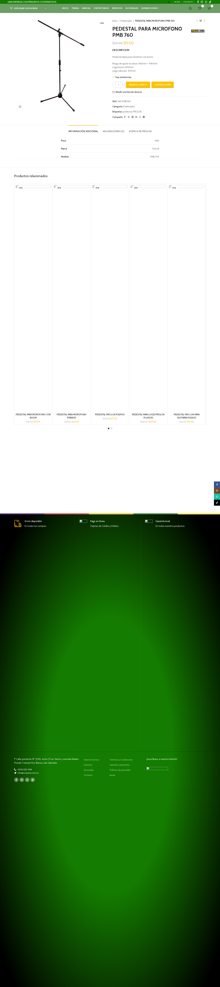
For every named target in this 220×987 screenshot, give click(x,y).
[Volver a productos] (200, 21)
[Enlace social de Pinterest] (133, 117)
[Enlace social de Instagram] (22, 780)
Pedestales (126, 20)
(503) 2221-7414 (25, 769)
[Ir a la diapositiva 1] (108, 428)
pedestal (127, 111)
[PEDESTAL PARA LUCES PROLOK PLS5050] (148, 298)
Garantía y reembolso (120, 764)
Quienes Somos (91, 759)
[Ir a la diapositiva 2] (111, 428)
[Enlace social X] (129, 117)
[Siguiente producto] (204, 21)
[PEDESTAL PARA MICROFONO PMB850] (71, 298)
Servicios (88, 764)
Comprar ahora (163, 84)
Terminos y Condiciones (121, 759)
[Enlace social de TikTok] (32, 780)
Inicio (114, 20)
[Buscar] (190, 8)
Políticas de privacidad (120, 770)
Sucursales (89, 770)
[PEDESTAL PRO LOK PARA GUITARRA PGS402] (186, 298)
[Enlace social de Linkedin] (136, 117)
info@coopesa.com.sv (28, 772)
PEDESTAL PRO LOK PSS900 (110, 414)
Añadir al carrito (138, 84)
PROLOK (137, 111)
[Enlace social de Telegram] (144, 117)
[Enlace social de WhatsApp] (140, 117)
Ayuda (112, 775)
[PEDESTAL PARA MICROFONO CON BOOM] (33, 298)
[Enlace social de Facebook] (125, 117)
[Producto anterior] (197, 21)
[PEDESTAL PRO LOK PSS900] (110, 298)
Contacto (88, 775)
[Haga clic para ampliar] (20, 106)
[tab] (83, 129)
